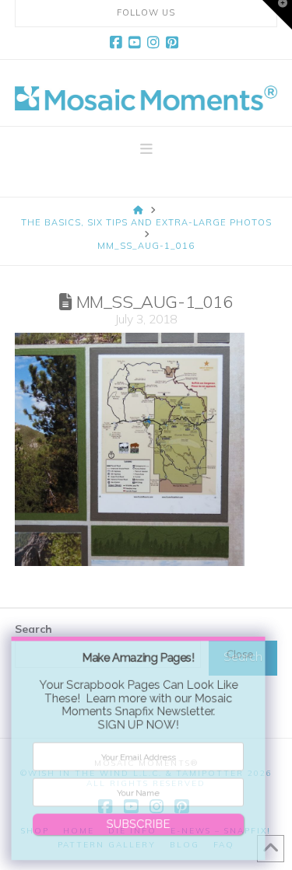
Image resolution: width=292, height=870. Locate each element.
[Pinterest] (174, 42)
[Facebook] (118, 42)
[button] (146, 149)
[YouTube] (137, 42)
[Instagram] (155, 42)
